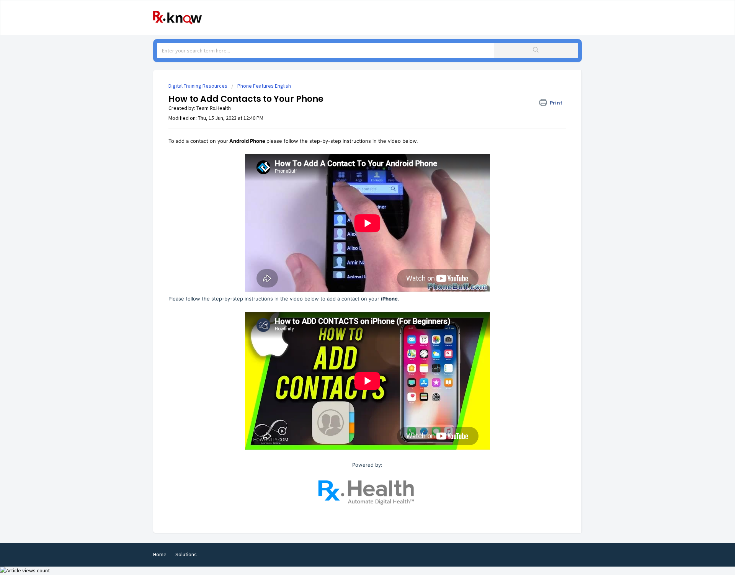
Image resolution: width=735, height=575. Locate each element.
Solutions (186, 554)
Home (160, 554)
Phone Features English (264, 85)
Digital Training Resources (197, 85)
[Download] (353, 190)
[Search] (536, 50)
